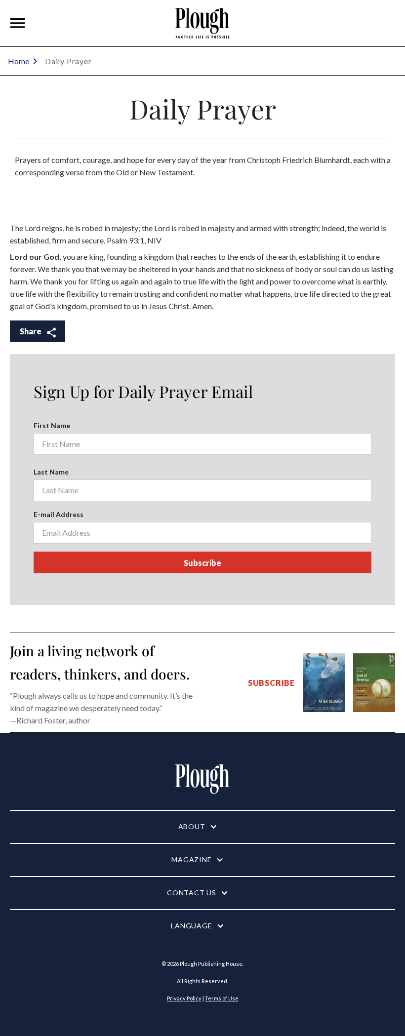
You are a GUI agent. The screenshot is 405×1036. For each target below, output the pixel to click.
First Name (52, 425)
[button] (18, 23)
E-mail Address (58, 514)
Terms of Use (222, 998)
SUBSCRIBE (271, 682)
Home (18, 61)
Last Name (51, 472)
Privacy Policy (184, 998)
